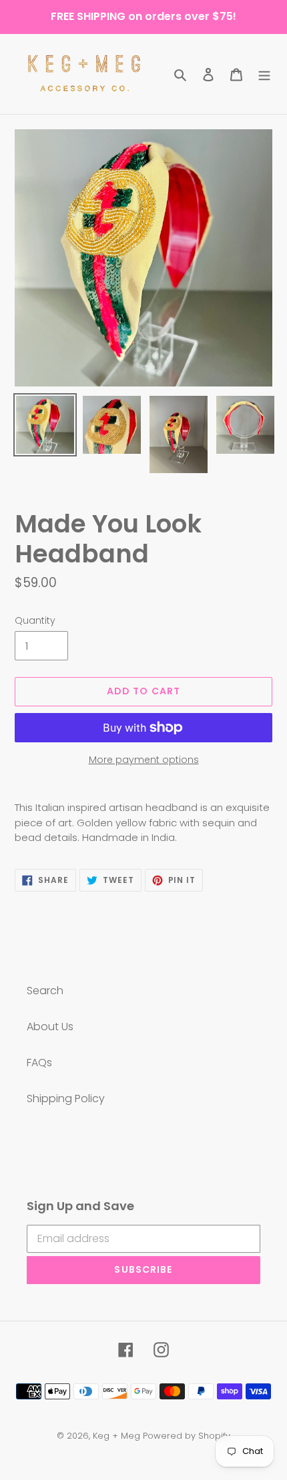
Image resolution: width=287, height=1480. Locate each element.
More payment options (144, 759)
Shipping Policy (66, 1098)
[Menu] (264, 74)
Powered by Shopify (186, 1435)
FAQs (39, 1062)
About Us (50, 1026)
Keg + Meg (116, 1435)
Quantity (35, 620)
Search (45, 990)
